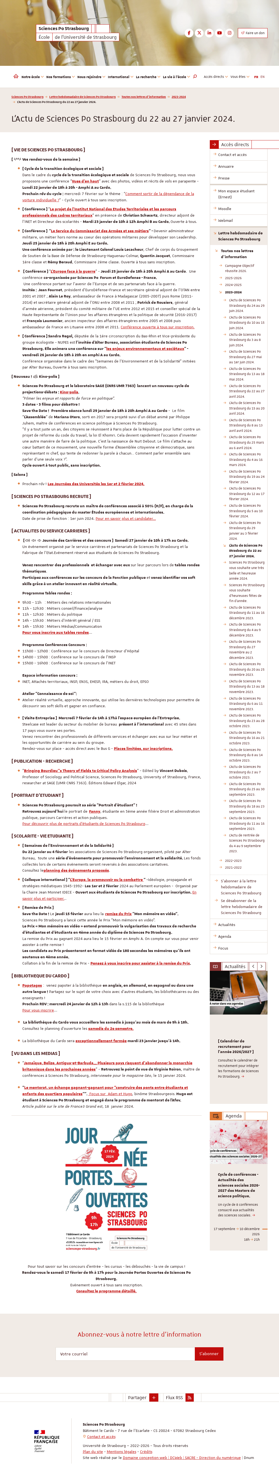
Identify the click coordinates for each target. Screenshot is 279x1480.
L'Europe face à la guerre (73, 271)
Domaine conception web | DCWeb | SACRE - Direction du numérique (182, 1457)
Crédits (146, 1451)
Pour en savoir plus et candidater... (126, 518)
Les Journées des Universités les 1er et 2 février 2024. (96, 484)
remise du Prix (118, 914)
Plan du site (93, 1451)
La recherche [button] (146, 76)
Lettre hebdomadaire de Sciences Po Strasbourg (82, 96)
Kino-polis (69, 392)
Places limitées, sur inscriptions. (143, 748)
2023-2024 (179, 96)
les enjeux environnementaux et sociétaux (145, 348)
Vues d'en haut (85, 181)
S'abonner (209, 1354)
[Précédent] (253, 966)
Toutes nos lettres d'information (144, 96)
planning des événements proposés (76, 870)
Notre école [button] (31, 76)
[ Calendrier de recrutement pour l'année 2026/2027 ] (236, 1047)
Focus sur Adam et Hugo (110, 1093)
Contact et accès (101, 1436)
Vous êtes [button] (238, 77)
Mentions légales (121, 1451)
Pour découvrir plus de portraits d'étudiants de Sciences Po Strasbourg (83, 823)
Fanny (94, 811)
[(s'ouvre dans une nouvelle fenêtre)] (106, 1187)
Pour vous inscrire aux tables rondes (55, 632)
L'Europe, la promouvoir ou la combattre (107, 879)
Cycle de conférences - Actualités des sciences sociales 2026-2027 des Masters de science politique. (239, 1185)
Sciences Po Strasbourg (27, 96)
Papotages (32, 985)
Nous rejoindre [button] (89, 76)
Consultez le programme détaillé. (106, 1291)
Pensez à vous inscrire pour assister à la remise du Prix (140, 963)
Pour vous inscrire (38, 1010)
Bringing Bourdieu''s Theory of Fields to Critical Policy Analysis (80, 770)
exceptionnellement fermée (101, 1041)
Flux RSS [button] (174, 1397)
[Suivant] (261, 966)
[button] (195, 77)
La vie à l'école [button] (174, 76)
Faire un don (255, 33)
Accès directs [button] (214, 77)
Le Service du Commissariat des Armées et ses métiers (100, 231)
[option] (239, 1037)
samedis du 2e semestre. (111, 1028)
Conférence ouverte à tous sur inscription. (158, 327)
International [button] (118, 76)
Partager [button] (137, 1397)
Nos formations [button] (58, 76)
